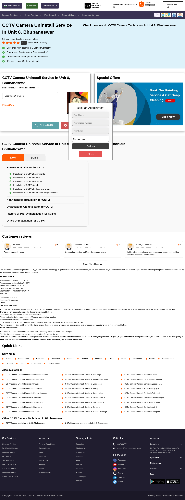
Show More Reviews (92, 264)
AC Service (6, 456)
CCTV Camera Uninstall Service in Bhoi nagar (83, 375)
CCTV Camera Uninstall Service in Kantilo (22, 412)
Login (41, 468)
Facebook (121, 460)
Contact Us (43, 460)
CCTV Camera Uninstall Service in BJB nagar (142, 402)
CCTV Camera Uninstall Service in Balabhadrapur (85, 398)
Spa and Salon (69, 15)
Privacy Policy (44, 448)
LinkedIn (121, 477)
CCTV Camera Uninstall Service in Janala (140, 375)
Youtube (120, 464)
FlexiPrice (31, 5)
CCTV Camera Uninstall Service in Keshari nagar (25, 379)
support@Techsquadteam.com (129, 448)
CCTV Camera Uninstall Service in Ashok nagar (143, 379)
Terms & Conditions (46, 444)
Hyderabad (55, 359)
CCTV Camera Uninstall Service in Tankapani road (85, 402)
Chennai (70, 359)
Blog (41, 452)
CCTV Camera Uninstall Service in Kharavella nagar (26, 393)
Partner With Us (50, 5)
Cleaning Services (9, 15)
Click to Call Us (46, 125)
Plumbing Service (9, 473)
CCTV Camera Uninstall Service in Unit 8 (140, 407)
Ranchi (8, 359)
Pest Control (50, 15)
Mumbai (98, 359)
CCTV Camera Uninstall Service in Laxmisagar (83, 384)
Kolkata (111, 359)
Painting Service (8, 452)
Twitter (120, 482)
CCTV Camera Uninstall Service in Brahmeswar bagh (86, 412)
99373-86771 (122, 444)
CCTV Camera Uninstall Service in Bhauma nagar (144, 398)
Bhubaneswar (23, 359)
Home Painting (31, 15)
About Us (42, 464)
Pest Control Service (10, 448)
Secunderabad (168, 359)
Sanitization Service (10, 477)
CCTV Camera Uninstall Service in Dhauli (22, 384)
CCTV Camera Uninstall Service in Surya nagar (24, 402)
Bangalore (40, 359)
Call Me (91, 146)
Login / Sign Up (172, 5)
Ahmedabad (36, 363)
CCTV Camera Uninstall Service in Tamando (23, 398)
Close (91, 154)
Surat (22, 363)
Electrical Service (9, 464)
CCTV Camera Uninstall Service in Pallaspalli (142, 393)
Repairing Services (90, 15)
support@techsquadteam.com (125, 5)
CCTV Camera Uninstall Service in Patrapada (142, 412)
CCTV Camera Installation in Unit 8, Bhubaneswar (25, 423)
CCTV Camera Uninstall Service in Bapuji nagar (143, 384)
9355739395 (150, 5)
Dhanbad (84, 359)
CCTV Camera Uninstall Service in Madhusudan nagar (86, 379)
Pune (123, 359)
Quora (120, 473)
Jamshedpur (137, 359)
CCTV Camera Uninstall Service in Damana (82, 407)
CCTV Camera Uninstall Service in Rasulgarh (24, 407)
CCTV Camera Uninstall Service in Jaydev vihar (84, 393)
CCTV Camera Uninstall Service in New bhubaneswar (27, 375)
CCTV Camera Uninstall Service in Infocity (81, 389)
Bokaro (152, 359)
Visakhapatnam (54, 363)
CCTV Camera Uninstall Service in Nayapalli (142, 389)
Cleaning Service (9, 444)
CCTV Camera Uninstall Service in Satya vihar (24, 389)
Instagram (121, 469)
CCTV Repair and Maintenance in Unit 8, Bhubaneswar (87, 423)
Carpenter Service (9, 468)
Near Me (42, 456)
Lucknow (9, 363)
